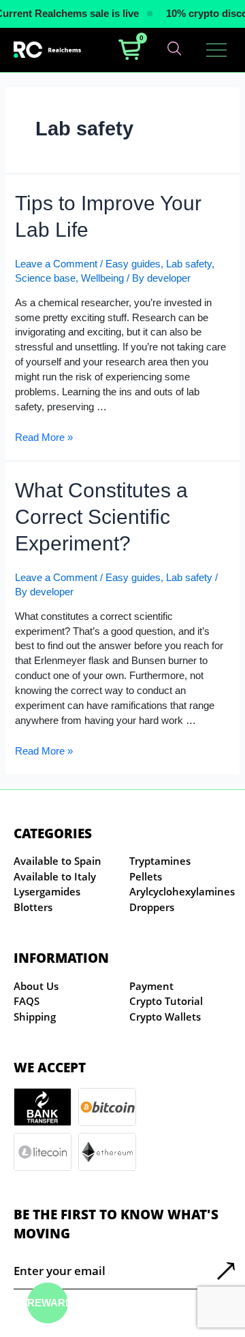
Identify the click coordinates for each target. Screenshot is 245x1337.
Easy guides (133, 264)
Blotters (33, 907)
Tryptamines (160, 861)
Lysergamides (47, 891)
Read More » (44, 437)
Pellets (145, 876)
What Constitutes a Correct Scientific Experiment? (101, 517)
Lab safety (189, 264)
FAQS (26, 1001)
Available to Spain (57, 861)
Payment (151, 986)
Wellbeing (102, 278)
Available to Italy (55, 876)
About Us (36, 986)
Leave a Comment (56, 264)
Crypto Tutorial (166, 1001)
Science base (45, 278)
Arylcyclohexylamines (182, 891)
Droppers (151, 907)
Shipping (35, 1016)
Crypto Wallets (165, 1016)
